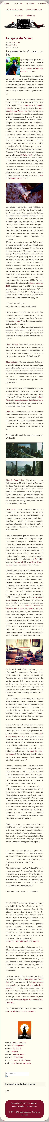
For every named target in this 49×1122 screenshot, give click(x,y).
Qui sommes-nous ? (18, 1103)
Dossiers (30, 3)
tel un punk (16, 321)
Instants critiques (34, 10)
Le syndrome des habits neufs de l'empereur (22, 941)
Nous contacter (31, 1106)
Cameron (9, 565)
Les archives (32, 1103)
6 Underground (17, 1046)
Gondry (40, 562)
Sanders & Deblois (21, 562)
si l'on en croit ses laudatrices (27, 997)
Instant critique (12, 45)
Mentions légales (18, 1106)
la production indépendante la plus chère (28, 400)
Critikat (26, 155)
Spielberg (32, 562)
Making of (18, 16)
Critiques (18, 3)
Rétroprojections (14, 10)
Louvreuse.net (25, 1112)
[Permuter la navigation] (7, 1091)
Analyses (42, 3)
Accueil (6, 3)
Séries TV (31, 16)
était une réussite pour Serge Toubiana (20, 1011)
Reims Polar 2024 (19, 1043)
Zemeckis (39, 559)
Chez (12, 344)
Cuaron (24, 565)
